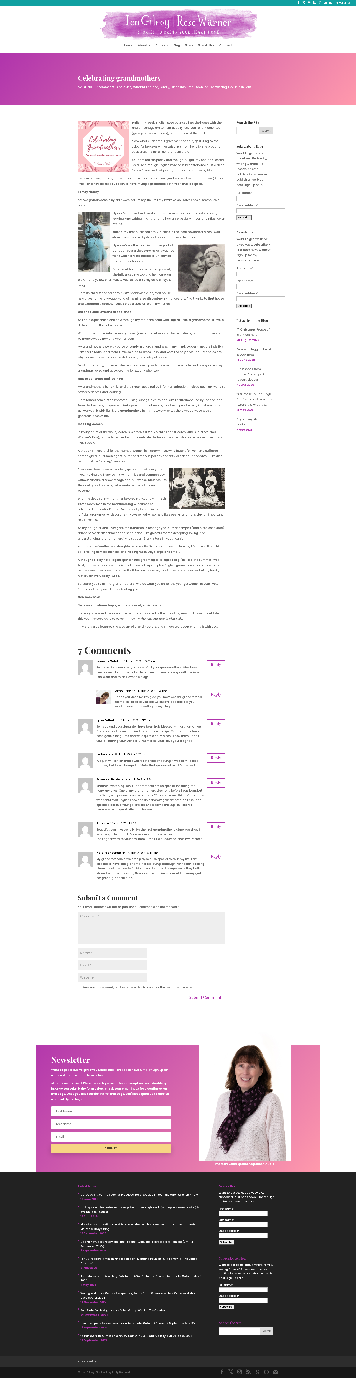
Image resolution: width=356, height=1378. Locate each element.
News (189, 45)
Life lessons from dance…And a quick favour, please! (250, 374)
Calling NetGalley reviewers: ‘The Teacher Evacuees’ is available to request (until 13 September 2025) (136, 1244)
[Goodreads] (320, 3)
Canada (139, 87)
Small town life (197, 87)
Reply (216, 664)
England (152, 87)
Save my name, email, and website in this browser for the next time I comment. (139, 987)
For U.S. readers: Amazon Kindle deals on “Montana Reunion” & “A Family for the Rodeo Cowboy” (138, 1261)
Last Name (245, 281)
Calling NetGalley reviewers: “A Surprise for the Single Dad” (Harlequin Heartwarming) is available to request (139, 1210)
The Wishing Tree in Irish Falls (230, 87)
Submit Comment (205, 997)
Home (128, 45)
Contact (225, 45)
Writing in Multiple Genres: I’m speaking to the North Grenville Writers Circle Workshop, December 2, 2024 (138, 1295)
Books (160, 45)
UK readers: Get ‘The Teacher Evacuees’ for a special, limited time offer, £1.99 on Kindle (139, 1194)
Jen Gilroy (123, 691)
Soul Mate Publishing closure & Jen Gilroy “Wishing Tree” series (122, 1310)
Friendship (178, 87)
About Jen (124, 87)
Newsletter (206, 45)
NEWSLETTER (343, 3)
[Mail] (330, 3)
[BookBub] (325, 3)
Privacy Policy (87, 1361)
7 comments (105, 87)
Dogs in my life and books (250, 421)
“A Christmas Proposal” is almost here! (253, 332)
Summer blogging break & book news (253, 352)
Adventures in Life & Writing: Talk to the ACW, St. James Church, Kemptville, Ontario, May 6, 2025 (141, 1278)
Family (164, 87)
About (142, 45)
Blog (176, 45)
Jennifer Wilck (107, 661)
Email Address (247, 293)
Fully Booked (121, 1372)
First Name (245, 268)
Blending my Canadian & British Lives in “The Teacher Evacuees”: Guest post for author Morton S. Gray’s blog (139, 1227)
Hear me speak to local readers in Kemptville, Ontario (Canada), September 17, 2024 (138, 1323)
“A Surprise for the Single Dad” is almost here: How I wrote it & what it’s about (254, 400)
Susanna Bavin (108, 779)
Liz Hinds (103, 754)
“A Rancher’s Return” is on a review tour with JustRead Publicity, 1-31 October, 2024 (136, 1336)
